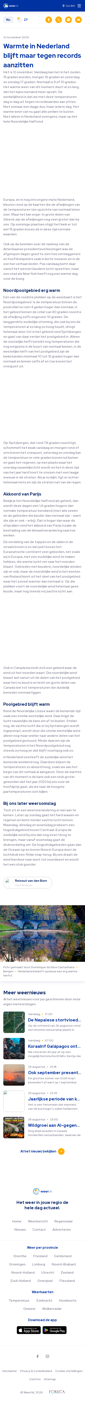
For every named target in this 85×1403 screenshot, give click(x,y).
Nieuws (20, 1229)
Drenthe (20, 1256)
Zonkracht (44, 1300)
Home (16, 1221)
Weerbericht (38, 1221)
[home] (11, 6)
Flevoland (67, 1281)
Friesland (40, 1256)
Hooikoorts (67, 1300)
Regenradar (63, 1221)
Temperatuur (19, 1300)
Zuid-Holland (20, 1281)
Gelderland (63, 1256)
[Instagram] (47, 1356)
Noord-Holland (23, 1272)
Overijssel (45, 1281)
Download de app (42, 1320)
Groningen (17, 1264)
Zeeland (67, 1272)
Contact (39, 1229)
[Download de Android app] (54, 1330)
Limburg (38, 1264)
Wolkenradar (52, 1309)
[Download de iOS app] (29, 1330)
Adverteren (61, 1229)
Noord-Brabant (64, 1264)
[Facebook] (37, 1356)
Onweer (29, 1309)
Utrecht (47, 1272)
